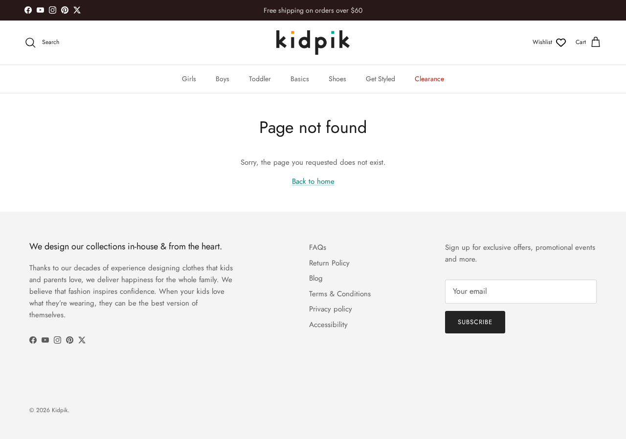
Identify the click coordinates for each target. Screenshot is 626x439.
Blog (316, 278)
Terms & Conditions (340, 293)
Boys (222, 79)
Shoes (337, 79)
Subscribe (475, 322)
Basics (300, 79)
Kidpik (59, 410)
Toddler (260, 79)
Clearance (429, 79)
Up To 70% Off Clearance (313, 14)
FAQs (317, 247)
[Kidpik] (313, 42)
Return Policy (329, 263)
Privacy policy (330, 309)
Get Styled (380, 79)
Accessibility (328, 324)
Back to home (313, 181)
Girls (189, 79)
